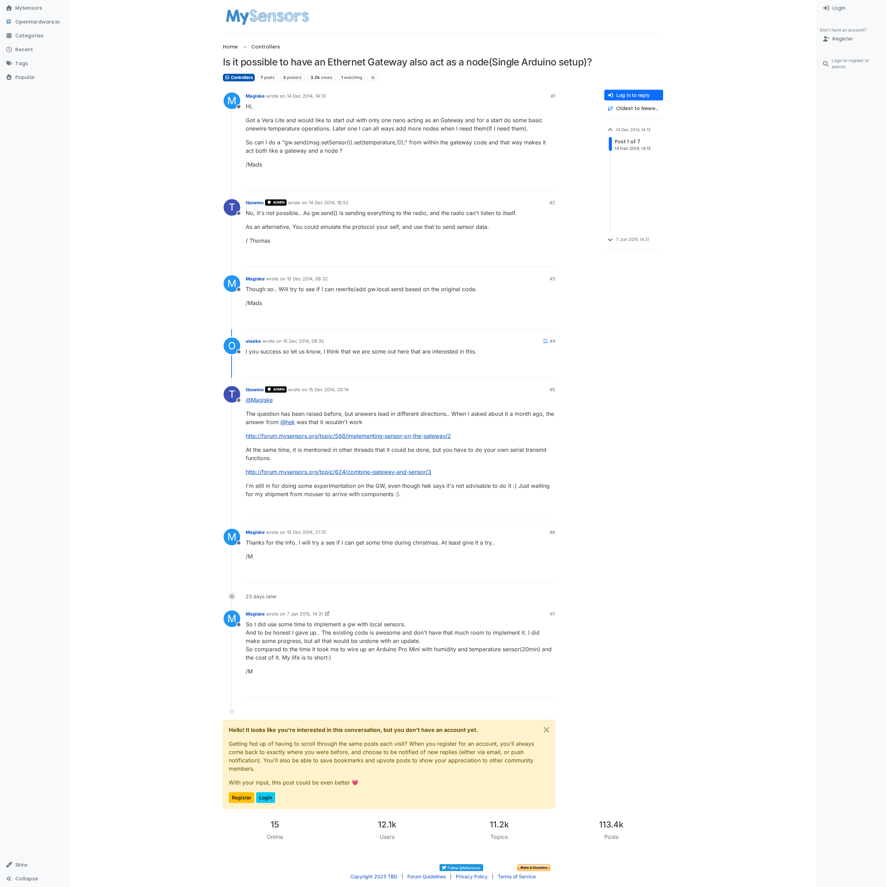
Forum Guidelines (426, 876)
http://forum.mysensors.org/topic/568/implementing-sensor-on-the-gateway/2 (348, 435)
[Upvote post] (523, 182)
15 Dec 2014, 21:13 (306, 532)
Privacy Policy (472, 876)
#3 (552, 278)
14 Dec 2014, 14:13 (306, 96)
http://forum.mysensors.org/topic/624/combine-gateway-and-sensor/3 (338, 471)
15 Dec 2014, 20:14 (329, 389)
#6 (552, 532)
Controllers (241, 77)
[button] (34, 864)
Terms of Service (517, 876)
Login (265, 797)
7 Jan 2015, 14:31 (305, 614)
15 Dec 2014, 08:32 (307, 278)
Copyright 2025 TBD (373, 876)
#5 (552, 389)
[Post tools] (549, 182)
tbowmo (255, 202)
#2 (552, 202)
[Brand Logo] (267, 16)
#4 (552, 341)
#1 (553, 96)
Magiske (255, 96)
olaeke (253, 341)
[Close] (546, 730)
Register (241, 797)
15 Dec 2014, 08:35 (303, 341)
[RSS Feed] (373, 77)
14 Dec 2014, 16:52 (329, 202)
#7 (552, 614)
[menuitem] (851, 8)
